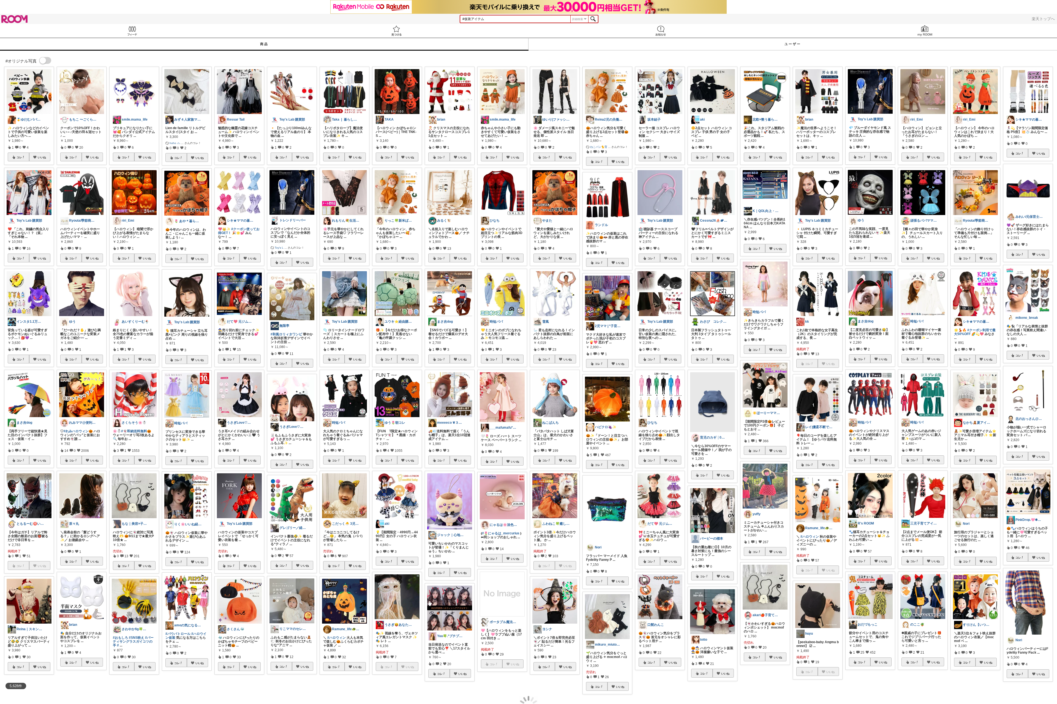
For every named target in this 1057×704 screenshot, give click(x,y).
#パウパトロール (177, 634)
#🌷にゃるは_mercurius (500, 533)
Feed (132, 30)
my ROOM (925, 30)
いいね (42, 157)
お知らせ (660, 30)
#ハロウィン (336, 638)
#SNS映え (136, 638)
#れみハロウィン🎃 (78, 431)
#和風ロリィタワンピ (286, 334)
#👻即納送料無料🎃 (136, 431)
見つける (396, 30)
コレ (19, 157)
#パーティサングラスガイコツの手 (133, 641)
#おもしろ (120, 638)
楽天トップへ (1043, 19)
